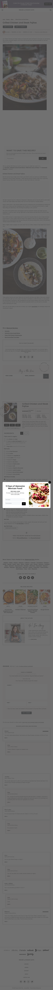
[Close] (49, 482)
